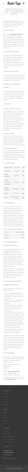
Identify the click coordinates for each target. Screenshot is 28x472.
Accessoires (5, 417)
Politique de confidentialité (8, 439)
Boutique (5, 412)
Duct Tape (5, 404)
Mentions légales (6, 433)
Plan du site (5, 431)
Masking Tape (6, 393)
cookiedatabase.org (10, 379)
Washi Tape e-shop (7, 423)
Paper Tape (5, 396)
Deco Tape (5, 401)
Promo (4, 415)
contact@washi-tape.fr (9, 452)
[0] (23, 3)
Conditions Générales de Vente (10, 436)
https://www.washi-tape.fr (16, 34)
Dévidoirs (5, 420)
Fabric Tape (5, 399)
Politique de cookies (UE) (8, 441)
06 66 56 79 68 (8, 450)
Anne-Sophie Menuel (18, 468)
